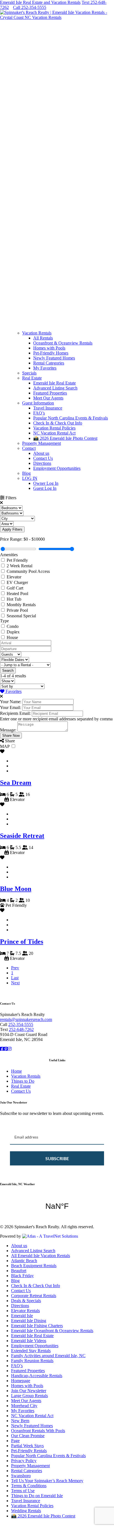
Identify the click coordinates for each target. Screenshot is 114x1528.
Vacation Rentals (36, 333)
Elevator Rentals (25, 1310)
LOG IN (29, 478)
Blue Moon (15, 888)
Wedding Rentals (26, 1510)
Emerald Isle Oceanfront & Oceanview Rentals (52, 1330)
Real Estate (32, 378)
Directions (42, 463)
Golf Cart (15, 588)
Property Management (41, 443)
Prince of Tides (21, 941)
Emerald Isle (22, 1315)
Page (15, 1440)
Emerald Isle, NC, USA (57, 1206)
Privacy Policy (24, 1460)
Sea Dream (15, 782)
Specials (29, 373)
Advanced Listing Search (55, 388)
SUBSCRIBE (57, 1158)
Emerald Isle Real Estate (54, 383)
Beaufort (18, 1270)
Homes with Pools (49, 348)
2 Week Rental (19, 565)
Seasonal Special (21, 615)
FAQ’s (39, 413)
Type (4, 620)
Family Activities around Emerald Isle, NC (48, 1355)
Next (15, 982)
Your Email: (10, 707)
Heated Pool (17, 593)
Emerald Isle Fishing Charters (37, 1325)
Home (16, 1071)
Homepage (20, 1380)
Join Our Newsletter (28, 1390)
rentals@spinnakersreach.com (26, 1019)
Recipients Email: (15, 713)
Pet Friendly (17, 560)
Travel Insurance (47, 408)
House (12, 637)
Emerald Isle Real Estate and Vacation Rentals (40, 2)
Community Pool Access (28, 571)
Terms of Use (23, 1490)
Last (15, 977)
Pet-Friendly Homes (50, 353)
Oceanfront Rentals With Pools (38, 1430)
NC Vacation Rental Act (54, 433)
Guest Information (38, 403)
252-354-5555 (20, 1024)
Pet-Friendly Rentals (29, 1450)
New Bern (20, 1420)
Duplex (13, 632)
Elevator (14, 577)
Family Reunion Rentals (32, 1360)
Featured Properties (50, 393)
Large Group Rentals (29, 1395)
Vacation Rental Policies (54, 428)
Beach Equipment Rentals (33, 1265)
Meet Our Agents (48, 398)
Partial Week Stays (27, 1445)
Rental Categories (48, 363)
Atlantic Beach (24, 1260)
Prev (15, 967)
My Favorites (44, 368)
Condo (13, 626)
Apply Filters (12, 529)
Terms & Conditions (28, 1485)
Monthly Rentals (21, 604)
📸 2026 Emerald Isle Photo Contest (65, 438)
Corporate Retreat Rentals (33, 1295)
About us (41, 453)
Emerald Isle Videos (28, 1340)
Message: (8, 730)
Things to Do (22, 1081)
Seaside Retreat (22, 835)
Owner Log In (45, 483)
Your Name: (10, 701)
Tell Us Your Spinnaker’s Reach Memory (47, 1480)
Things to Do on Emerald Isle (37, 1495)
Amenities (9, 554)
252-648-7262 (21, 1029)
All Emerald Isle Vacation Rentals (40, 1255)
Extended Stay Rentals (31, 1350)
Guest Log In (44, 488)
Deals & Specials (26, 1300)
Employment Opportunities (57, 468)
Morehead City (24, 1405)
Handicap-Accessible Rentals (36, 1375)
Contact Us (43, 458)
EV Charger (17, 582)
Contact (29, 448)
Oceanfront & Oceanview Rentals (62, 343)
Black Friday (22, 1275)
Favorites (13, 691)
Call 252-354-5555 (29, 7)
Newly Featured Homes (54, 358)
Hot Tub (14, 599)
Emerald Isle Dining (28, 1320)
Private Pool (17, 610)
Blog (26, 473)
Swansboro (21, 1475)
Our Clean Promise (28, 1435)
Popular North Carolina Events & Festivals (70, 418)
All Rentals (43, 338)
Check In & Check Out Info (57, 423)
